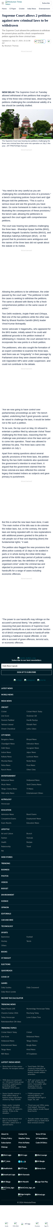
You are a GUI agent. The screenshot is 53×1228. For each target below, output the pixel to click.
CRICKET (4, 714)
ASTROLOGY (6, 806)
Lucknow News (32, 764)
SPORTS (4, 940)
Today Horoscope (8, 1024)
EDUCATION (6, 817)
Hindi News (30, 1057)
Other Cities (31, 777)
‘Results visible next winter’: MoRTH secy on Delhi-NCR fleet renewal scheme (38, 1128)
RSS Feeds (22, 1154)
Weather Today (24, 1145)
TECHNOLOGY (7, 933)
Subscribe (46, 3)
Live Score (5, 723)
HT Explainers (31, 1061)
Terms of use (41, 1141)
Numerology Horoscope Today (38, 1016)
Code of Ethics (41, 1150)
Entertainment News (9, 1052)
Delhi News (5, 755)
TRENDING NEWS (8, 1011)
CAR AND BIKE (7, 927)
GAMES (4, 990)
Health (3, 849)
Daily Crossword (32, 995)
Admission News (7, 821)
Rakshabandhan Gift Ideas (11, 1029)
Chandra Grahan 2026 (9, 1020)
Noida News (31, 768)
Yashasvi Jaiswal (7, 732)
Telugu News (6, 1057)
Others (3, 953)
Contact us (22, 1141)
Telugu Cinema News (9, 796)
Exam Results (6, 830)
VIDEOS (4, 889)
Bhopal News (31, 746)
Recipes (29, 849)
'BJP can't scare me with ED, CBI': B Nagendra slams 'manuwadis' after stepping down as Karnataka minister (37, 1091)
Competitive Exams (8, 826)
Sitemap (4, 1154)
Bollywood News (7, 787)
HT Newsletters (41, 1145)
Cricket (21, 9)
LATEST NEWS (7, 695)
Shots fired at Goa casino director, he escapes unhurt (13, 1074)
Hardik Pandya (32, 727)
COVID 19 (5, 984)
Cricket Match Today (34, 719)
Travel (28, 854)
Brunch (29, 841)
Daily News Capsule (9, 673)
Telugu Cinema (31, 1048)
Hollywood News (33, 787)
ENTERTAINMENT (8, 783)
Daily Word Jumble (8, 999)
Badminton (5, 944)
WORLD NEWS (7, 702)
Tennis (28, 948)
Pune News (30, 772)
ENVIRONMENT (7, 902)
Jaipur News (31, 759)
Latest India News (10, 1069)
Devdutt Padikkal (7, 727)
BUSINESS (5, 877)
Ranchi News (6, 777)
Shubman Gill (31, 723)
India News (31, 9)
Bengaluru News (7, 746)
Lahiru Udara (31, 736)
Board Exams (31, 821)
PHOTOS (4, 883)
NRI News (5, 1061)
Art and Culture (7, 841)
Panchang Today (32, 1020)
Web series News (7, 800)
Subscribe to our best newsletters (26, 667)
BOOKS (4, 959)
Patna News (5, 772)
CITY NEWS (5, 742)
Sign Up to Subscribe (26, 679)
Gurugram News (32, 755)
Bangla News (31, 1052)
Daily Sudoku (6, 995)
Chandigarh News (8, 751)
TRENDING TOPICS (9, 1035)
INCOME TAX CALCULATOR (12, 1005)
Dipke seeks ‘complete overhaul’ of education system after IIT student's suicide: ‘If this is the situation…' (12, 1116)
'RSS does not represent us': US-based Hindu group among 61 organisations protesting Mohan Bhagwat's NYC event (13, 1091)
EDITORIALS (6, 921)
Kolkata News (6, 764)
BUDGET (4, 896)
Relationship (6, 854)
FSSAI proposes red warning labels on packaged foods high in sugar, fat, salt (37, 1103)
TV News (29, 796)
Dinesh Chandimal (8, 736)
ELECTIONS (5, 971)
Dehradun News (32, 751)
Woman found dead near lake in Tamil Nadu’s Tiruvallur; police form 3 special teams (12, 1129)
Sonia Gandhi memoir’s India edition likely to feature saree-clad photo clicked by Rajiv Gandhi (12, 1103)
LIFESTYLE (5, 836)
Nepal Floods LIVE (8, 1016)
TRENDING (5, 870)
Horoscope (5, 811)
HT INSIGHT (6, 965)
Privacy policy (6, 1145)
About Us (4, 1141)
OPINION (5, 914)
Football (29, 944)
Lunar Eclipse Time (33, 1024)
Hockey (4, 948)
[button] (2, 3)
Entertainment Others (34, 800)
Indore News (6, 759)
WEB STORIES (6, 864)
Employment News (33, 826)
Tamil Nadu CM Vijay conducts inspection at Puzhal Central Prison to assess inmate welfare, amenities (37, 1077)
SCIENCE (4, 908)
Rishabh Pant (31, 732)
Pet (2, 858)
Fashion (4, 845)
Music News (6, 792)
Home (4, 9)
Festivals (29, 845)
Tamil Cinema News (33, 792)
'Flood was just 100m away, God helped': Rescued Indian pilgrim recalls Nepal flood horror (38, 1115)
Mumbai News (6, 768)
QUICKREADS (6, 978)
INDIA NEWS (6, 708)
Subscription (6, 1150)
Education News (32, 830)
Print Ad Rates (23, 1150)
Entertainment (44, 9)
